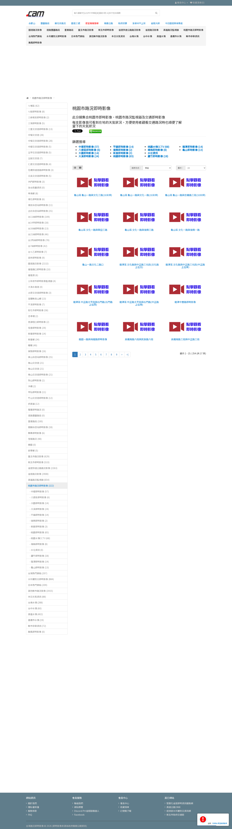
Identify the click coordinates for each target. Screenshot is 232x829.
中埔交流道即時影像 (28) (40, 140)
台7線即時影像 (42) (37, 246)
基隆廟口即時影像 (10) (39, 269)
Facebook (79, 814)
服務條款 (32, 810)
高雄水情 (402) (35, 614)
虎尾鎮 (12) (33, 403)
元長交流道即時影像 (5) (39, 175)
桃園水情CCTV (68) (158, 146)
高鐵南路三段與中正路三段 (185, 339)
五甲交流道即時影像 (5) (39, 152)
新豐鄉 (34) (33, 339)
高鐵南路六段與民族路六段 (139, 339)
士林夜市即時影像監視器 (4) (42, 281)
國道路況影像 (35, 29)
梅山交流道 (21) (36, 362)
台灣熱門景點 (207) (37, 573)
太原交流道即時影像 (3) (39, 292)
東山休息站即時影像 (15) (40, 357)
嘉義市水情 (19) (36, 620)
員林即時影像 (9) (36, 257)
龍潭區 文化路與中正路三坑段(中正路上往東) (185, 266)
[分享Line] (95, 131)
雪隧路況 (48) (35, 438)
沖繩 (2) (32, 386)
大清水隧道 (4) (35, 286)
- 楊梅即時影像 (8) (38, 544)
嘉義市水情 (175, 36)
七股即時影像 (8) (36, 111)
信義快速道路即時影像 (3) (41, 170)
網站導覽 (78, 807)
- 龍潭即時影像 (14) (38, 561)
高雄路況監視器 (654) (38, 479)
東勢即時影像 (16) (37, 351)
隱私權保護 (33, 807)
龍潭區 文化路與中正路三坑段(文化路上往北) (139, 266)
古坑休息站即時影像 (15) (40, 210)
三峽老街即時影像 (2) (38, 117)
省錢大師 (155, 23)
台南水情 (134, 36)
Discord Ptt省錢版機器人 (86, 810)
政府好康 (122, 23)
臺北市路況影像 (86, 29)
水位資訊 (153, 153)
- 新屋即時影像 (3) (38, 526)
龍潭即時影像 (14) (192, 146)
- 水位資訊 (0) (35, 549)
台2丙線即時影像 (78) (38, 240)
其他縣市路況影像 (98, 36)
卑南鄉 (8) (33, 193)
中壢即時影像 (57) (89, 146)
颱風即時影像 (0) (36, 631)
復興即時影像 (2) (122, 150)
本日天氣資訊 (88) (37, 596)
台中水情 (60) (35, 608)
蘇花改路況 (60, 23)
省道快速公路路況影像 (130, 29)
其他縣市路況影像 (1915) (40, 590)
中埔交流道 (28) (36, 134)
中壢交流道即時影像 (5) (39, 146)
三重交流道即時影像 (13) (40, 129)
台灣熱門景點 (35, 36)
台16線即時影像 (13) (38, 228)
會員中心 (124, 803)
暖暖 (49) (32, 345)
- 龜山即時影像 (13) (38, 567)
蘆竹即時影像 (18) (158, 156)
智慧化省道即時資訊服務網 (180, 803)
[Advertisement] (116, 71)
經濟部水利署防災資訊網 (179, 810)
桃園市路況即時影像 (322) (41, 485)
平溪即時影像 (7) (36, 304)
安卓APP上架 (139, 23)
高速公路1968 (173, 807)
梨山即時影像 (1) (36, 380)
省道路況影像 (152, 29)
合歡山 (32, 23)
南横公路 (108, 23)
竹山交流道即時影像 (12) (40, 397)
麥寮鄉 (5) (33, 450)
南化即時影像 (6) (36, 199)
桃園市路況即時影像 (193, 29)
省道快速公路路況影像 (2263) (42, 468)
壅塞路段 (45, 23)
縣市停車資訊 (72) (37, 625)
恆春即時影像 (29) (37, 327)
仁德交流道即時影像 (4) (39, 164)
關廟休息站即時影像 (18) (40, 427)
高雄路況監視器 (171, 29)
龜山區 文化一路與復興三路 (139, 229)
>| (127, 354)
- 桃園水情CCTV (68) (39, 538)
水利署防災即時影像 (56, 36)
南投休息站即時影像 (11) (40, 205)
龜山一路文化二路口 (93, 264)
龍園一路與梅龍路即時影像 (93, 339)
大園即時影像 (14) (89, 153)
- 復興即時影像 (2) (38, 520)
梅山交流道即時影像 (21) (40, 374)
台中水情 (147, 36)
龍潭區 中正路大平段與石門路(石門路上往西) (93, 303)
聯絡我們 (78, 803)
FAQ (30, 814)
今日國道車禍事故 (174, 23)
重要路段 (69, 29)
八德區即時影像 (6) (89, 150)
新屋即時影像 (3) (122, 153)
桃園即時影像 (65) (123, 156)
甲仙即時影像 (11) (37, 392)
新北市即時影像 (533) (38, 462)
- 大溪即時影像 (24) (38, 509)
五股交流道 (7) (35, 158)
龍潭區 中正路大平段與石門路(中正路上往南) (139, 303)
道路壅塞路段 (53, 29)
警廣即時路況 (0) (36, 409)
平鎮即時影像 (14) (123, 146)
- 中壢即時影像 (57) (38, 491)
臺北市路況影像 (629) (38, 456)
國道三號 (75, 23)
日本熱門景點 (77, 36)
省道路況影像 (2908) (38, 473)
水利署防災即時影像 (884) (41, 579)
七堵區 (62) (33, 105)
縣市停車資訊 (192, 36)
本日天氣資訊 (118, 36)
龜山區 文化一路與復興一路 (185, 229)
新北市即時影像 (106, 29)
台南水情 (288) (35, 602)
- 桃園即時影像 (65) (38, 532)
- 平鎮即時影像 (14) (38, 514)
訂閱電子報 (125, 810)
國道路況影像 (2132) (38, 263)
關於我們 (32, 803)
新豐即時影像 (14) (37, 333)
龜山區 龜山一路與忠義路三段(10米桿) (185, 195)
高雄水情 (161, 36)
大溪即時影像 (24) (89, 156)
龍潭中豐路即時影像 (185, 302)
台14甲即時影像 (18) (38, 222)
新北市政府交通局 (175, 814)
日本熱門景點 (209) (37, 585)
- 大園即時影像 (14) (38, 503)
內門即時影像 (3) (36, 181)
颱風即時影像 (35, 42)
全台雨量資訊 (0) (36, 187)
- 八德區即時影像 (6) (39, 497)
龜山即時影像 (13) (192, 150)
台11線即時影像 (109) (39, 216)
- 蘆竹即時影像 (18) (38, 555)
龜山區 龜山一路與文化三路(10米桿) (93, 195)
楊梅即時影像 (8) (157, 150)
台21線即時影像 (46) (38, 234)
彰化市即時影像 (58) (38, 310)
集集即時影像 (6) (36, 433)
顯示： (181, 167)
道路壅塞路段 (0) (36, 415)
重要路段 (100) (35, 421)
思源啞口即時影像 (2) (38, 322)
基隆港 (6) (33, 275)
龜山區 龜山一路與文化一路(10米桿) (139, 195)
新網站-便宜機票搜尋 (219, 823)
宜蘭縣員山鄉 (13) (37, 298)
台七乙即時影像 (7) (37, 251)
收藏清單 (124, 807)
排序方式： (136, 167)
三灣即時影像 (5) (36, 123)
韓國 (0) (32, 444)
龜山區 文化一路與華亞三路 (92, 229)
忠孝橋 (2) (33, 316)
